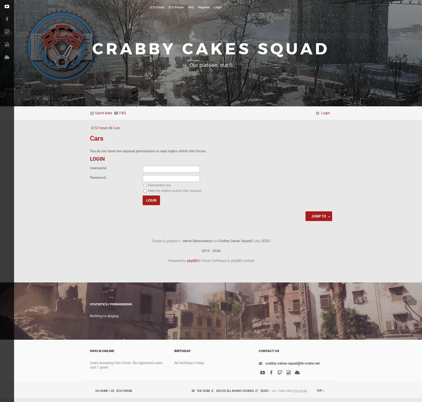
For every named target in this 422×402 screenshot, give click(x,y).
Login (97, 158)
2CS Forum (99, 127)
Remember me (159, 185)
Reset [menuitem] (264, 391)
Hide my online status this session (174, 190)
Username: (98, 168)
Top (320, 391)
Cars (116, 127)
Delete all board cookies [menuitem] (235, 391)
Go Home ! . (103, 391)
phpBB (192, 260)
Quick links (103, 113)
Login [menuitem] (325, 113)
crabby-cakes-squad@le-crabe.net (293, 363)
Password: (98, 177)
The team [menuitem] (203, 391)
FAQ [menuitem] (122, 113)
